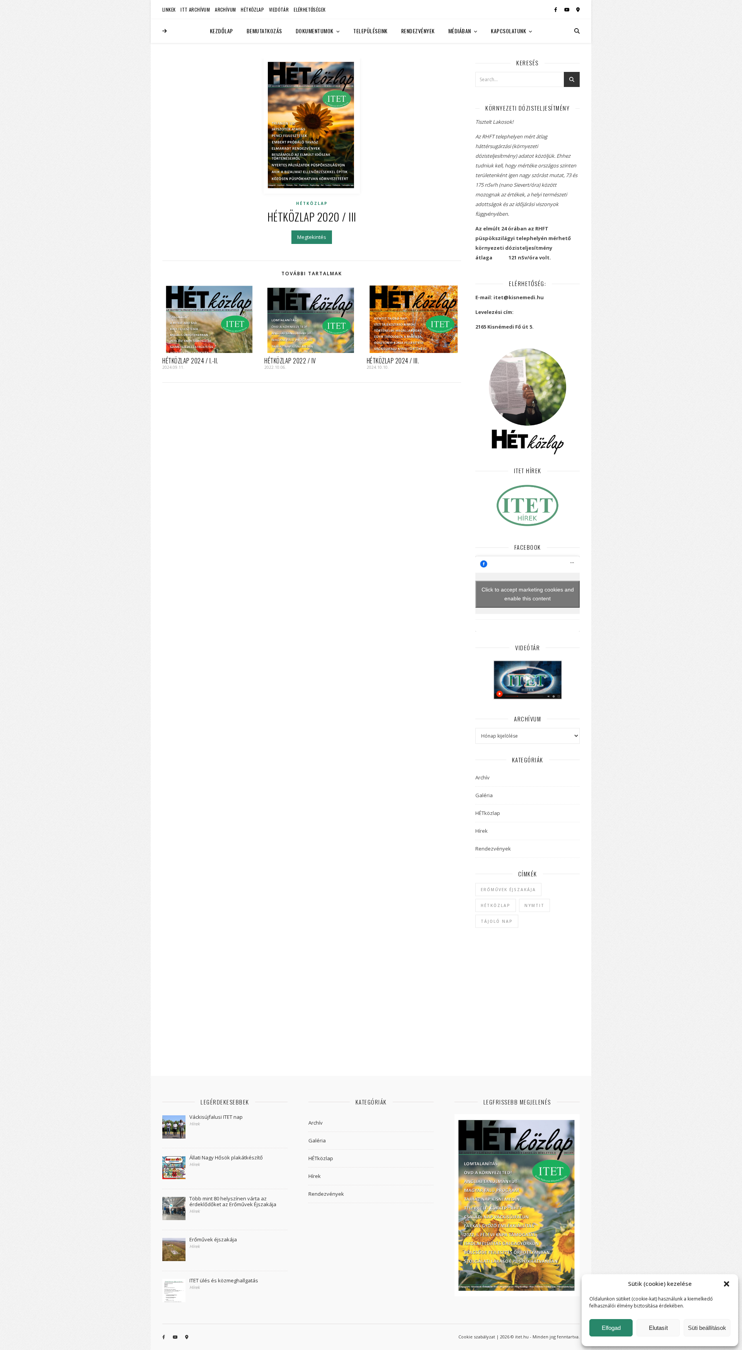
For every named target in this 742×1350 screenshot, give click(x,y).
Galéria (484, 795)
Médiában (459, 31)
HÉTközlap (252, 9)
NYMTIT (534, 905)
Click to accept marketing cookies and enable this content (528, 594)
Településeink (370, 31)
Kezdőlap (221, 31)
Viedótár (279, 9)
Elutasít (658, 1327)
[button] (726, 1284)
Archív (482, 777)
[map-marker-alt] (578, 9)
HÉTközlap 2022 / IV (290, 360)
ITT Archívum (195, 9)
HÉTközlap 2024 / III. (393, 360)
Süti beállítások (707, 1327)
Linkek (168, 9)
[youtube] (567, 9)
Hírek (481, 830)
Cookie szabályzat (476, 1337)
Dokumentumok (315, 31)
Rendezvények (418, 31)
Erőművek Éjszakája (508, 889)
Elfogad (611, 1327)
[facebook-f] (556, 9)
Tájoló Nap (497, 921)
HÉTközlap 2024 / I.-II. (190, 360)
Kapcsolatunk (508, 31)
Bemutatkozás (264, 31)
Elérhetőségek (309, 9)
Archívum (225, 9)
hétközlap (496, 905)
